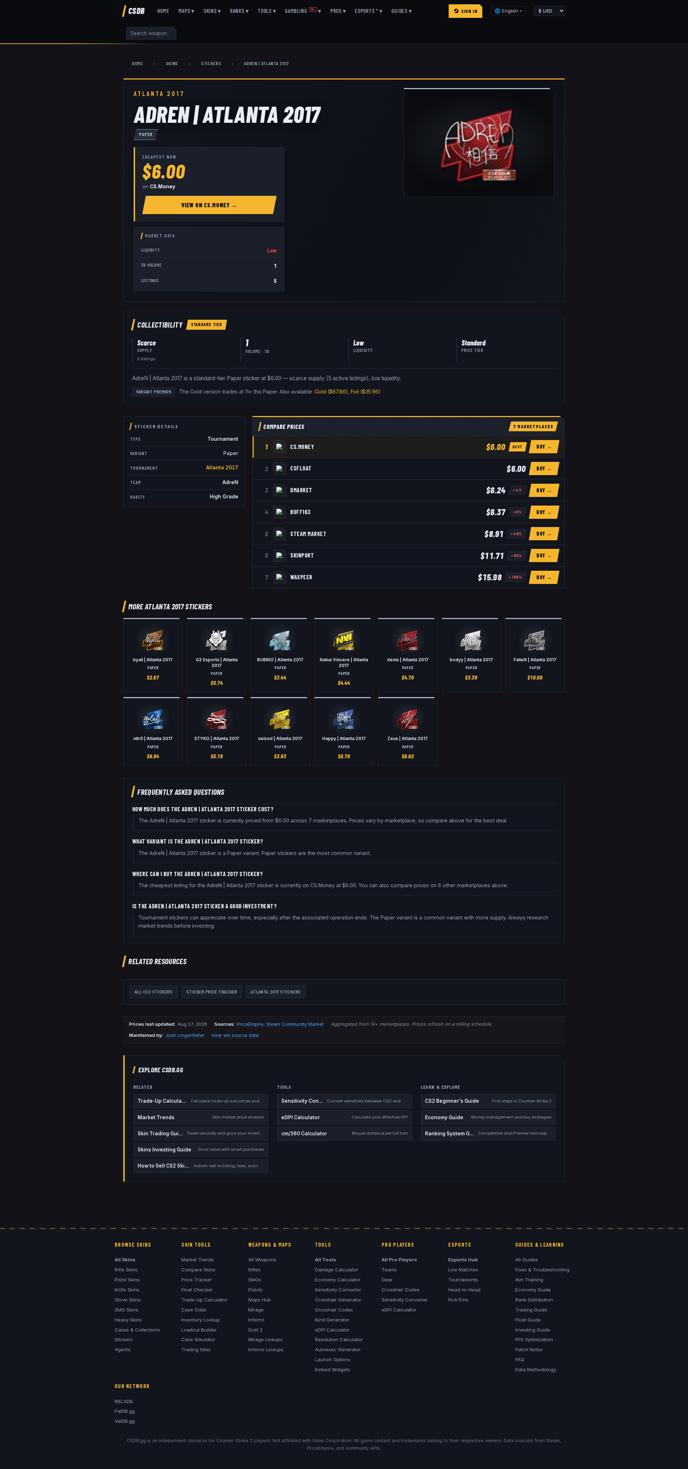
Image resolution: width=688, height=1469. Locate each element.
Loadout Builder (199, 1330)
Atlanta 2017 (222, 467)
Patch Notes (529, 1349)
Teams (389, 1269)
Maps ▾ (186, 11)
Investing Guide (532, 1330)
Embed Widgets (332, 1369)
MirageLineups (265, 1339)
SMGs (254, 1279)
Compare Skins (198, 1269)
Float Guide (528, 1320)
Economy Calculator (337, 1279)
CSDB (136, 10)
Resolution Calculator (339, 1339)
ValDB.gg (125, 1421)
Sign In (469, 11)
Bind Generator (332, 1320)
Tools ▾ (267, 11)
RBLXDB (124, 1401)
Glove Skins (128, 1300)
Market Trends (197, 1259)
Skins (172, 63)
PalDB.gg (125, 1411)
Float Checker (197, 1289)
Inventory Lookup (200, 1320)
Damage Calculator (336, 1269)
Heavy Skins (128, 1320)
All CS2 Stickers (154, 992)
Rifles (254, 1269)
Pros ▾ (338, 11)
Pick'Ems (458, 1300)
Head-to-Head (464, 1289)
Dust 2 (255, 1330)
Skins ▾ (212, 11)
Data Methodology (535, 1369)
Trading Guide (531, 1310)
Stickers (211, 63)
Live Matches (463, 1269)
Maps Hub (259, 1300)
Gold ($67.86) (331, 391)
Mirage (256, 1310)
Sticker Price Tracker (211, 992)
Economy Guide (533, 1289)
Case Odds (193, 1310)
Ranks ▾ (239, 11)
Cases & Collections (137, 1330)
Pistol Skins (127, 1279)
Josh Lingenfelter (185, 1035)
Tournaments (463, 1279)
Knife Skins (127, 1289)
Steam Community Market (295, 1024)
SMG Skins (126, 1310)
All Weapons (262, 1259)
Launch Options (332, 1359)
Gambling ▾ (303, 11)
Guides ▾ (401, 11)
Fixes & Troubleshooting (542, 1269)
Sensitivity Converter (338, 1289)
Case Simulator (198, 1339)
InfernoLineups (265, 1349)
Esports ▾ (368, 11)
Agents (122, 1349)
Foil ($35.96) (366, 391)
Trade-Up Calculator (204, 1300)
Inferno (256, 1320)
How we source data (235, 1035)
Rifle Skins (126, 1269)
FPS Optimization (534, 1339)
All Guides (526, 1259)
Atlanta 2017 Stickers (276, 992)
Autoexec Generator (338, 1349)
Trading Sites (196, 1349)
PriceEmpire (250, 1024)
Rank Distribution (534, 1300)
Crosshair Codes (334, 1310)
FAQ (519, 1359)
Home (163, 11)
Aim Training (529, 1279)
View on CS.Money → (209, 204)
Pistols (255, 1289)
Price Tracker (196, 1279)
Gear (387, 1279)
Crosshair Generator (338, 1300)
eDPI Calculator (332, 1330)
